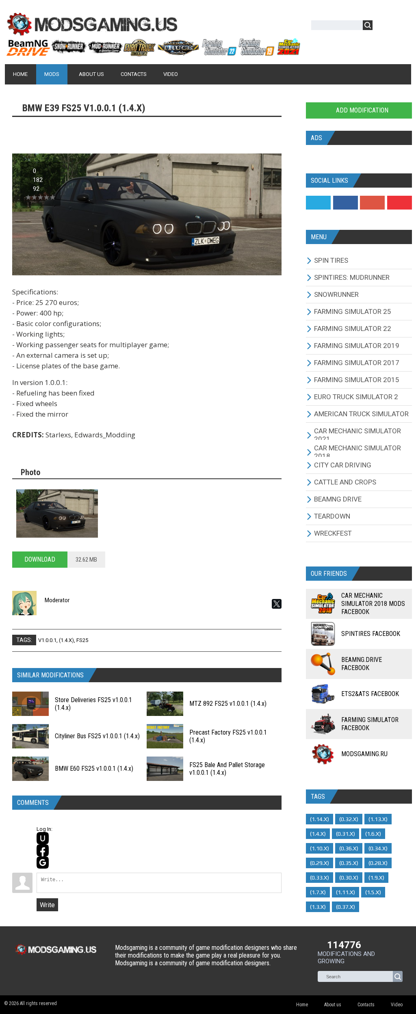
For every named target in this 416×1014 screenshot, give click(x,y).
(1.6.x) (373, 833)
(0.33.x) (319, 877)
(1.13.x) (378, 819)
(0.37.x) (345, 907)
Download (39, 559)
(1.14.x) (319, 819)
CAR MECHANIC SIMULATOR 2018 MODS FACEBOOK (373, 604)
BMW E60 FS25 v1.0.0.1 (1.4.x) (94, 768)
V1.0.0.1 (47, 640)
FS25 (82, 640)
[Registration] (402, 27)
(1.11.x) (345, 892)
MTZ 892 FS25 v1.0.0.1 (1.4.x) (227, 703)
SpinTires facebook (370, 634)
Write (47, 905)
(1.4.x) (66, 640)
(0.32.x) (348, 819)
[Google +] (372, 203)
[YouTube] (399, 203)
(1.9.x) (376, 877)
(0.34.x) (378, 848)
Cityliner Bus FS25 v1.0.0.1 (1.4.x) (97, 736)
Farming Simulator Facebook (370, 724)
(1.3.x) (318, 907)
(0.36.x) (348, 848)
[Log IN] (383, 27)
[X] (277, 604)
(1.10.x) (319, 848)
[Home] (153, 53)
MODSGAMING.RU (364, 754)
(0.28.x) (378, 863)
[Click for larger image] (57, 513)
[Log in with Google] (43, 862)
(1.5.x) (373, 892)
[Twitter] (318, 203)
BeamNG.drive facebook (361, 664)
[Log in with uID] (43, 838)
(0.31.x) (345, 833)
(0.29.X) (319, 863)
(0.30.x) (348, 877)
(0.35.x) (348, 863)
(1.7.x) (318, 892)
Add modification (361, 110)
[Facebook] (345, 203)
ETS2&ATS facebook (370, 694)
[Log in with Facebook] (43, 850)
